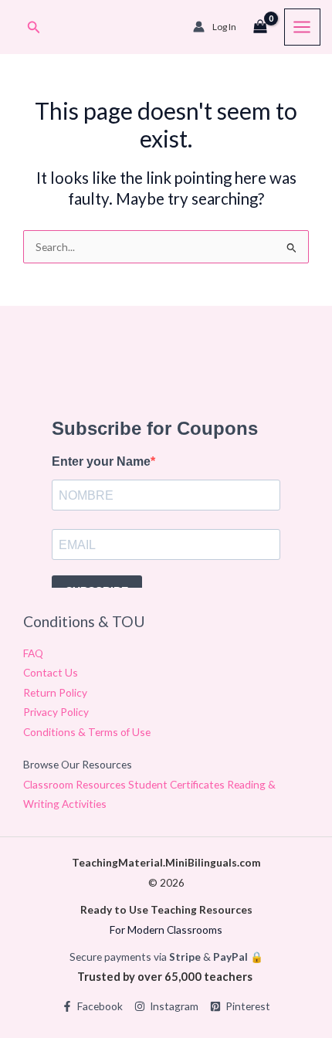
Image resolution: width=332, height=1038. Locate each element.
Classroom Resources (75, 784)
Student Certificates (177, 784)
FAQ (33, 653)
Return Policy (55, 692)
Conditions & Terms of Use (87, 731)
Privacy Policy (56, 711)
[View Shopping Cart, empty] (260, 27)
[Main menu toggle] (302, 26)
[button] (34, 27)
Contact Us (50, 672)
